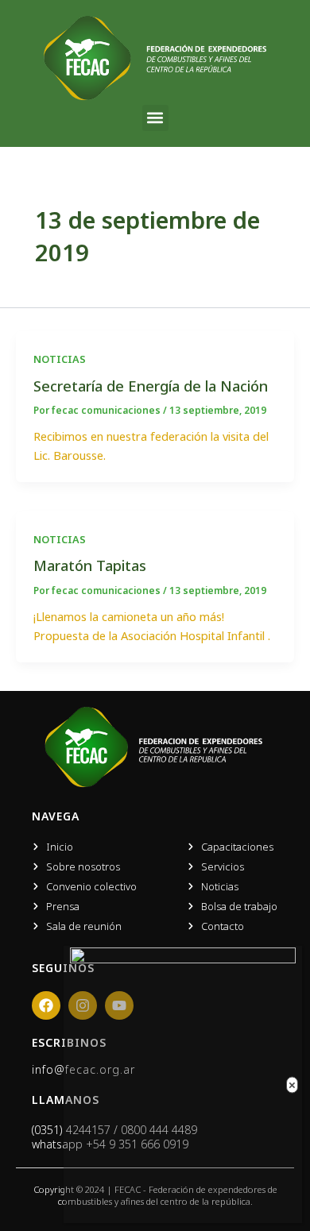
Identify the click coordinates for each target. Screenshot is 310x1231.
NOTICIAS (59, 359)
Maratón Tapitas (89, 565)
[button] (155, 118)
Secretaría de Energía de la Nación (150, 386)
